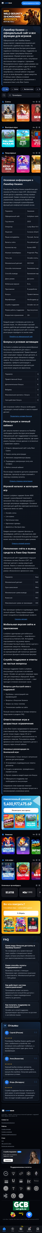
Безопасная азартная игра (8, 1146)
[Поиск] (4, 95)
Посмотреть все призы (21, 810)
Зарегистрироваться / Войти (31, 3)
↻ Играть (21, 913)
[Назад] (37, 102)
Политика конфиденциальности (9, 1134)
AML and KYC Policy (6, 1143)
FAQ (3, 1141)
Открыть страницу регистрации (21, 481)
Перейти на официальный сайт (21, 336)
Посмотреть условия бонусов (21, 416)
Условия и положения (7, 1131)
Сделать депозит (21, 619)
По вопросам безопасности (8, 1122)
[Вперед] (39, 102)
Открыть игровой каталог (21, 543)
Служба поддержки (6, 1129)
